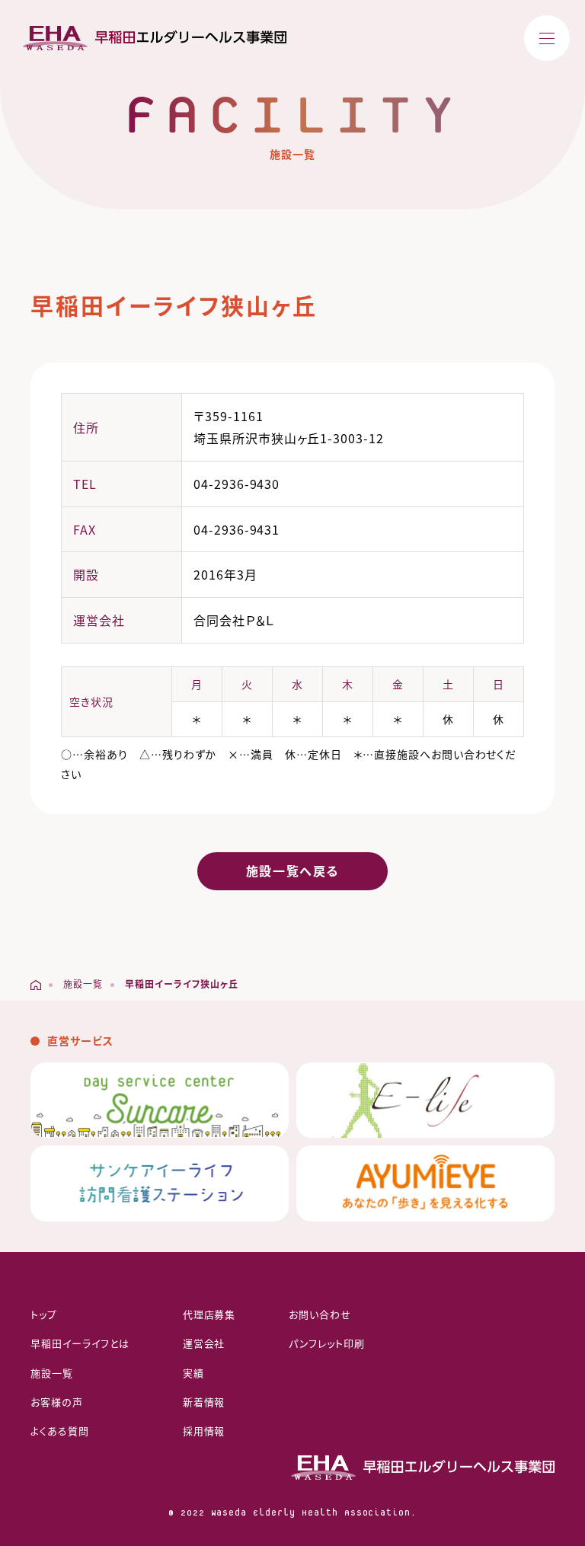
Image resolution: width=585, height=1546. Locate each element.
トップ (43, 1314)
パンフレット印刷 (327, 1343)
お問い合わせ (320, 1314)
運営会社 (204, 1343)
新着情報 (204, 1401)
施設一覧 (51, 1373)
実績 (193, 1373)
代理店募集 (209, 1314)
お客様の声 (56, 1401)
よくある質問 (59, 1430)
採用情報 (204, 1430)
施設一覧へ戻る (292, 870)
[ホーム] (35, 984)
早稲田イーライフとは (79, 1343)
